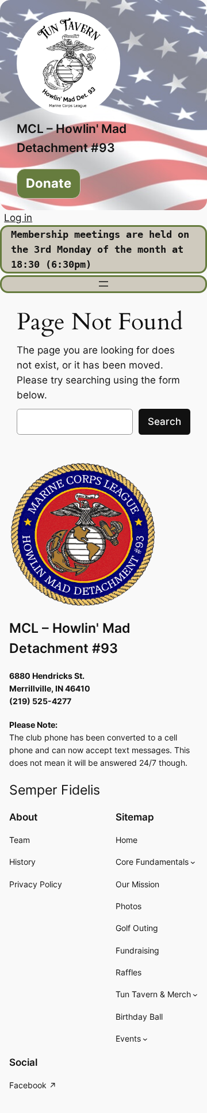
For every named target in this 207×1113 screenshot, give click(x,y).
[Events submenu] (145, 1039)
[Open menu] (103, 284)
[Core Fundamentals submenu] (192, 862)
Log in (18, 217)
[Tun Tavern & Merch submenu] (195, 994)
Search (164, 421)
